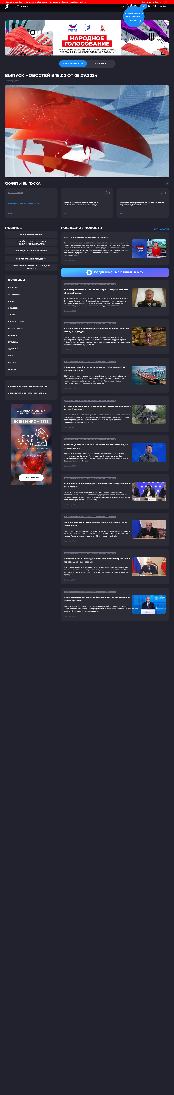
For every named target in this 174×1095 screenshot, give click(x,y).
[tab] (73, 63)
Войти (163, 6)
